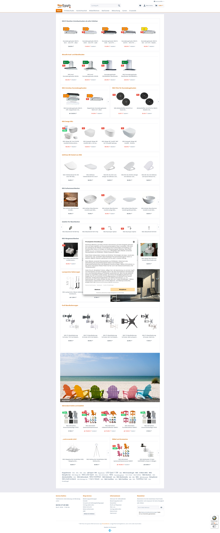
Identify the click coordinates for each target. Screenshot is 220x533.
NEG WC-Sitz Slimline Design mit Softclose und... (129, 175)
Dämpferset (153, 477)
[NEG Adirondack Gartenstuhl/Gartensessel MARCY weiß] (123, 450)
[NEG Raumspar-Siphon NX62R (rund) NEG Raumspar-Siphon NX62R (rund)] (90, 228)
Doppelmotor (66, 473)
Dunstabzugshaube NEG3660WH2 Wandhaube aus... (110, 75)
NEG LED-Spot (88, 474)
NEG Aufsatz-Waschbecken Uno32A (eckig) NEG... (90, 209)
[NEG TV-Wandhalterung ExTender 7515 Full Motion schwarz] (70, 322)
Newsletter (113, 503)
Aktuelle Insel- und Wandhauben (73, 54)
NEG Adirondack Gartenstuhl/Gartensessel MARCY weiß (123, 460)
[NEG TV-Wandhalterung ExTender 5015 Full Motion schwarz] (90, 322)
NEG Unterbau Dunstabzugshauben (74, 88)
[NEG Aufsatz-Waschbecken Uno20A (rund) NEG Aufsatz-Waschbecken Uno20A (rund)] (129, 200)
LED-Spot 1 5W (92, 473)
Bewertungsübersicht (116, 501)
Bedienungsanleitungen (90, 499)
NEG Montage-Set (82, 479)
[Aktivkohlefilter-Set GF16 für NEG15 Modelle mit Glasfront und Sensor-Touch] (147, 99)
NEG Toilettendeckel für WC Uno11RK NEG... (71, 175)
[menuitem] (106, 5)
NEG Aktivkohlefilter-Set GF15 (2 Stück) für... (123, 109)
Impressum (113, 513)
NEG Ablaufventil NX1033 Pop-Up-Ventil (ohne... (130, 232)
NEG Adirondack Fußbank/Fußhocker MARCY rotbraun (110, 426)
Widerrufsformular (88, 509)
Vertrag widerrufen (88, 505)
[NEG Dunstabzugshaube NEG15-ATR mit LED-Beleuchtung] (96, 99)
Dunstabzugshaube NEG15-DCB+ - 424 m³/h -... (110, 42)
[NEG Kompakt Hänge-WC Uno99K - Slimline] (129, 133)
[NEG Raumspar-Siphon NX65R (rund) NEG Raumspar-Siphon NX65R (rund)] (110, 228)
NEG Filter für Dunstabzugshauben (124, 88)
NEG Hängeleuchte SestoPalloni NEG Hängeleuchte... (73, 460)
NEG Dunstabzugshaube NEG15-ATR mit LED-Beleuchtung (96, 109)
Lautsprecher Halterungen (71, 272)
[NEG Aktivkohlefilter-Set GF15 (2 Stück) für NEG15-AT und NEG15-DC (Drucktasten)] (123, 99)
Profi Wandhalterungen (70, 305)
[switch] (214, 526)
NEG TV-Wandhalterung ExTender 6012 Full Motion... (110, 336)
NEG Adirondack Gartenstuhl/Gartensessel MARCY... (90, 426)
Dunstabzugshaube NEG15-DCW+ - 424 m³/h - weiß (90, 42)
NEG (73, 473)
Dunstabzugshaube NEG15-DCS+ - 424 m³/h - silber (71, 42)
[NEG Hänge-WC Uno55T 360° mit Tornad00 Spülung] (110, 133)
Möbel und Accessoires (120, 439)
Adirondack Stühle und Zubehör (73, 406)
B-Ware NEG (143, 473)
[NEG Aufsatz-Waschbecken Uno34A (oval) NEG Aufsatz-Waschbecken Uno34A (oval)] (71, 200)
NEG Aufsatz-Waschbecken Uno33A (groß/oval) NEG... (110, 209)
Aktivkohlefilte (67, 477)
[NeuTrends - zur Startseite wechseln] (64, 6)
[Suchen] (119, 5)
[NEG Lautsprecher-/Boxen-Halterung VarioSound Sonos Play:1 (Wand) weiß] (73, 283)
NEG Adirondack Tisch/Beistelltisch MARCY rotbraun (129, 426)
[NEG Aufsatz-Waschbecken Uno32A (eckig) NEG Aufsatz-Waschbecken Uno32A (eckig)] (90, 200)
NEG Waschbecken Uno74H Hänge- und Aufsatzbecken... (71, 259)
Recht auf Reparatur (116, 505)
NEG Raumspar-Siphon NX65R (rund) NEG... (110, 232)
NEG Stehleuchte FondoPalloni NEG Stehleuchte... (97, 460)
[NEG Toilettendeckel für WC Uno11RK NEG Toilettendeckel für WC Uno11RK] (70, 166)
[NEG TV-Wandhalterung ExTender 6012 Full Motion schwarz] (110, 322)
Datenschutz (113, 511)
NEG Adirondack (104, 475)
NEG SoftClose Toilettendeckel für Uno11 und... (90, 175)
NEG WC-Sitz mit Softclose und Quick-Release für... (149, 175)
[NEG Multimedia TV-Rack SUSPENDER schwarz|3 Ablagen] (147, 450)
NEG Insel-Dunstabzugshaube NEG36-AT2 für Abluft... (71, 75)
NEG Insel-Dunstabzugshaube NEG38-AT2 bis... (90, 75)
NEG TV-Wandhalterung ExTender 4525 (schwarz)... (129, 336)
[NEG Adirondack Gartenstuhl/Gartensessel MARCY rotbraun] (90, 417)
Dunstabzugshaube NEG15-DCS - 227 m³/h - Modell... (149, 42)
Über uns (112, 507)
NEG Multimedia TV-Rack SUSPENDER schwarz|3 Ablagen (147, 460)
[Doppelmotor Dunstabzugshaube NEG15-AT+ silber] (73, 99)
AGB (84, 511)
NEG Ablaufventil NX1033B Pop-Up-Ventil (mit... (149, 232)
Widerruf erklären (89, 514)
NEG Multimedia (122, 477)
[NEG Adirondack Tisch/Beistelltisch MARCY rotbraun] (129, 417)
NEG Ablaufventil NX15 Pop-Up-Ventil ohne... (71, 232)
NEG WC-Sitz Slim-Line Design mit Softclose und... (110, 175)
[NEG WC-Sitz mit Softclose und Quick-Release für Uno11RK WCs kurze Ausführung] (149, 166)
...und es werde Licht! (69, 439)
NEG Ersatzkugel (128, 473)
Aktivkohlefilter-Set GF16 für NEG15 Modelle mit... (147, 109)
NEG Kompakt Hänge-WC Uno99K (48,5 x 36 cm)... (90, 142)
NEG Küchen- (147, 475)
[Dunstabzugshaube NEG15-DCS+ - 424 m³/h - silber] (70, 32)
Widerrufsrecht (87, 507)
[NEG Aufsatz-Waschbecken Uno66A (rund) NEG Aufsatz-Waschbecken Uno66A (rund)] (149, 200)
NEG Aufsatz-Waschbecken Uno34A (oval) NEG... (71, 209)
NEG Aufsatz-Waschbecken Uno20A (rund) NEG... (130, 209)
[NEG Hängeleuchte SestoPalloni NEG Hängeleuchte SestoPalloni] (73, 450)
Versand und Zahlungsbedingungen (93, 503)
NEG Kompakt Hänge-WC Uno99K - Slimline (129, 142)
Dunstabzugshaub (119, 475)
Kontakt (85, 501)
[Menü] (217, 516)
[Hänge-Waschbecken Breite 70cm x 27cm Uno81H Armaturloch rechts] (149, 250)
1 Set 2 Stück (129, 475)
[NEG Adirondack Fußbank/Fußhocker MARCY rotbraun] (110, 417)
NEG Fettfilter (137, 475)
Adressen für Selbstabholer (118, 499)
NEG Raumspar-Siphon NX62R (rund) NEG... (90, 232)
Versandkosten (106, 523)
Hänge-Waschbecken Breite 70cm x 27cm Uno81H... (149, 259)
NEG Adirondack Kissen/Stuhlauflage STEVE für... (71, 426)
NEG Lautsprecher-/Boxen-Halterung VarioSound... (73, 293)
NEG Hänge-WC (76, 475)
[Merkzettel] (140, 5)
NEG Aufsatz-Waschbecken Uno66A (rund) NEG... (149, 209)
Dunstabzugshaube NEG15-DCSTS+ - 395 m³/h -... (130, 42)
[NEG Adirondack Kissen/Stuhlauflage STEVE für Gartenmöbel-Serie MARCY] (70, 417)
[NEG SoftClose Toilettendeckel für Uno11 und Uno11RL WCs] (90, 166)
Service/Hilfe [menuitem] (159, 1)
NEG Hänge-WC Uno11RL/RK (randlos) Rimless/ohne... (71, 142)
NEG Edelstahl (107, 477)
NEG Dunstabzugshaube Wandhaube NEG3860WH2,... (129, 75)
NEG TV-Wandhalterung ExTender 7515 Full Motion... (71, 336)
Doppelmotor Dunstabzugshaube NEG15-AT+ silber (72, 109)
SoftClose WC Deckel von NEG (72, 155)
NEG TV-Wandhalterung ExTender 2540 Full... (149, 336)
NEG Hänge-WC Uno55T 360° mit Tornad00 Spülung (110, 142)
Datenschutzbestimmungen (149, 512)
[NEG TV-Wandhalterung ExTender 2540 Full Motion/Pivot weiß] (149, 322)
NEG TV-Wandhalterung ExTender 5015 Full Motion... (90, 336)
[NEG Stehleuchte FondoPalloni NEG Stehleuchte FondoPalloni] (96, 450)
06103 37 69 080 (62, 505)
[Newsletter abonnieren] (161, 507)
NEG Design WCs (67, 121)
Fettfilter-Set (142, 479)
